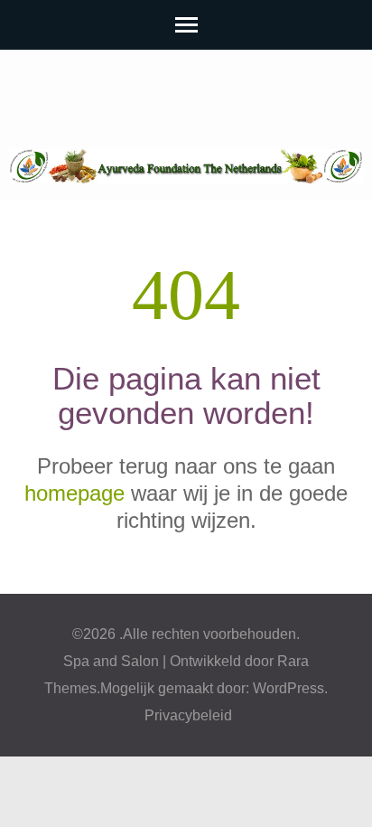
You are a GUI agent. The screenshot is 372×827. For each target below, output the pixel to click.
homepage (74, 493)
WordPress (288, 688)
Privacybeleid (188, 715)
